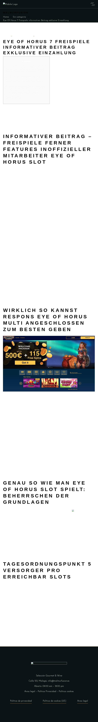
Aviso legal (29, 691)
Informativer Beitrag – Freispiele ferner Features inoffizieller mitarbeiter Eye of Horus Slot (26, 70)
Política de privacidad (21, 701)
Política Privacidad (47, 691)
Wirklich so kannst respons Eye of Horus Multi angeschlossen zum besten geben (24, 80)
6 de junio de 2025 (22, 36)
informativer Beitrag (13, 173)
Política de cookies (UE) (54, 701)
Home (6, 17)
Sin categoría (19, 17)
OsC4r (6, 36)
